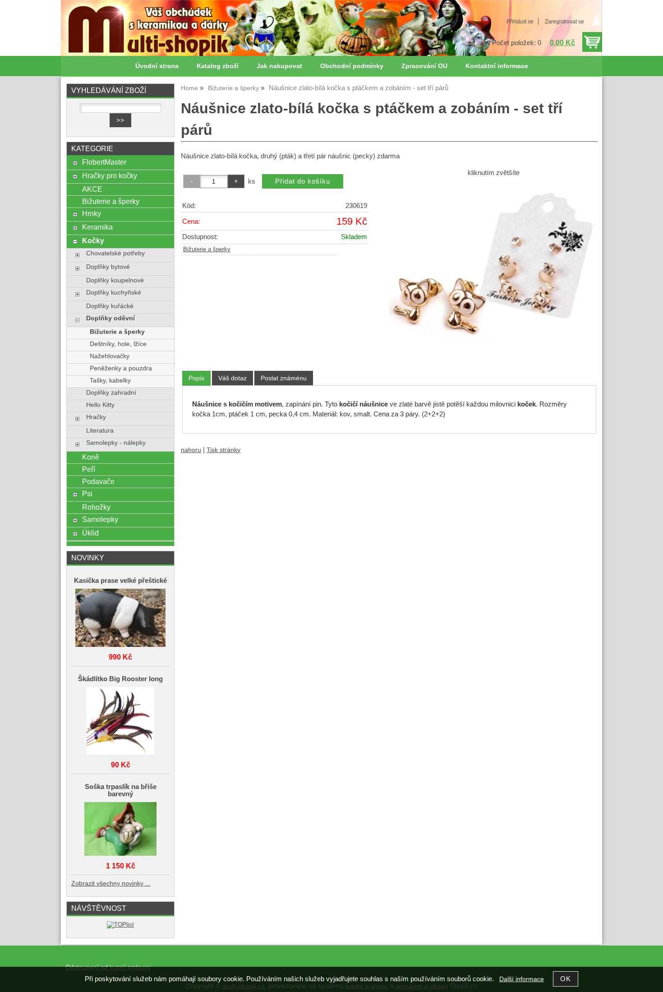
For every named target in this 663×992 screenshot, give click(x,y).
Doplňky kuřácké (110, 306)
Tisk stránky (223, 450)
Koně (90, 457)
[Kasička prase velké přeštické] (120, 618)
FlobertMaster (104, 162)
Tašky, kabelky (110, 380)
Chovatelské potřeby (115, 253)
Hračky (96, 417)
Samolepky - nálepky (116, 442)
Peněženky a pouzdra (121, 368)
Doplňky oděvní (110, 318)
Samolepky (100, 519)
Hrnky (91, 213)
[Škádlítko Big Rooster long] (120, 721)
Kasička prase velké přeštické (120, 580)
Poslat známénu (284, 378)
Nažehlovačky (109, 356)
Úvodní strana (157, 66)
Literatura (100, 430)
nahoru (191, 450)
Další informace (521, 979)
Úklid (90, 533)
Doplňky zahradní (111, 392)
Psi (87, 493)
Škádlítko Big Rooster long (120, 679)
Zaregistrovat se (564, 21)
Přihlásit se (520, 21)
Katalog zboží (218, 66)
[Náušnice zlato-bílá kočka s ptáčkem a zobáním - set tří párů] (493, 268)
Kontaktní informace (496, 66)
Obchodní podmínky (351, 66)
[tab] (196, 378)
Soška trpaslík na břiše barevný (121, 790)
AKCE (92, 189)
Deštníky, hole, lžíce (118, 344)
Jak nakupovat (279, 66)
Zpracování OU (424, 66)
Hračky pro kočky (109, 175)
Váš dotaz (232, 378)
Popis (196, 378)
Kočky (93, 240)
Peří (88, 469)
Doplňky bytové (108, 266)
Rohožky (96, 507)
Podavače (98, 481)
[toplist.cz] (120, 924)
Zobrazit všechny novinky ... (111, 883)
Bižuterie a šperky (206, 249)
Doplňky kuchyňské (113, 292)
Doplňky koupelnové (115, 280)
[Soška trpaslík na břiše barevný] (120, 829)
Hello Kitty (100, 404)
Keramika (97, 227)
